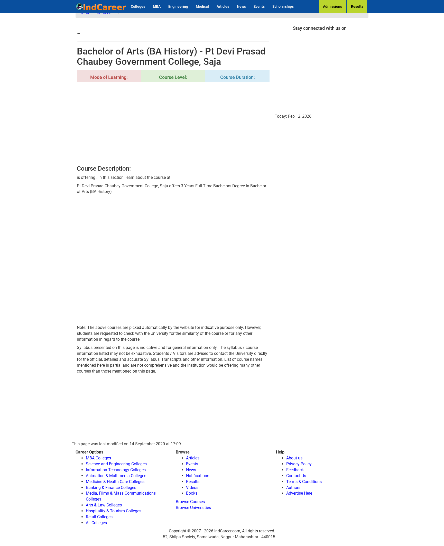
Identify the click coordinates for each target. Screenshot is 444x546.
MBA (157, 6)
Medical (202, 6)
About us (294, 458)
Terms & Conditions (304, 481)
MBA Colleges (98, 458)
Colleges (138, 6)
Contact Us (296, 475)
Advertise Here (299, 493)
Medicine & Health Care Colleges (115, 481)
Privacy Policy (299, 463)
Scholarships (283, 6)
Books (191, 493)
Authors (293, 487)
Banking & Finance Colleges (111, 487)
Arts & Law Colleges (104, 505)
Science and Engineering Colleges (116, 463)
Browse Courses (190, 501)
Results (357, 6)
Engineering (178, 6)
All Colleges (96, 522)
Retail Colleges (99, 516)
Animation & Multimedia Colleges (116, 475)
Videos (192, 487)
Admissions (332, 6)
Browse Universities (193, 507)
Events (259, 6)
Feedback (295, 469)
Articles (223, 6)
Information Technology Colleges (116, 469)
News (241, 6)
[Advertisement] (173, 124)
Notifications (197, 475)
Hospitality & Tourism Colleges (113, 510)
